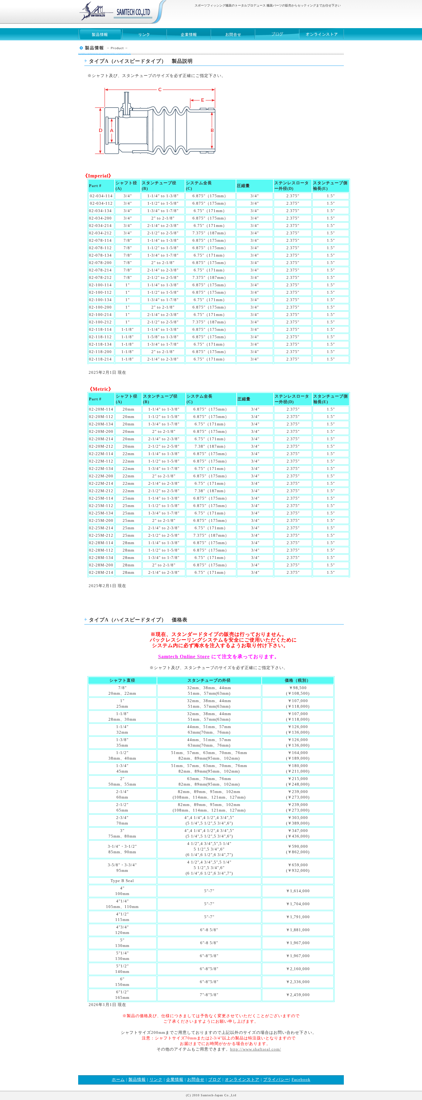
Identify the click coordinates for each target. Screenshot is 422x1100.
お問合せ (233, 34)
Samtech (115, 11)
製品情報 (100, 34)
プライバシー (276, 1079)
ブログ (277, 34)
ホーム (118, 1079)
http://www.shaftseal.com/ (255, 1049)
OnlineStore (321, 34)
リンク (144, 34)
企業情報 (189, 34)
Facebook (301, 1079)
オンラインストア (242, 1079)
